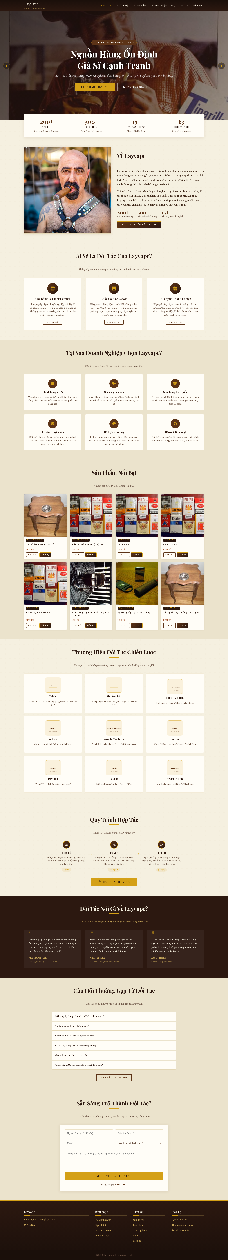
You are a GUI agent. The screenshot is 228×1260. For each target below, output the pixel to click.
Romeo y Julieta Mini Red (38, 612)
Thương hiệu (158, 5)
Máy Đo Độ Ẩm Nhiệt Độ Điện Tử (87, 544)
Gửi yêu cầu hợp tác (115, 1176)
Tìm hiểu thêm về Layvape (139, 224)
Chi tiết (32, 555)
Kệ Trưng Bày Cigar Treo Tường (134, 612)
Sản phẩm (140, 5)
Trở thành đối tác (95, 87)
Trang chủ (106, 5)
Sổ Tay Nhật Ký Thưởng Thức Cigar (181, 612)
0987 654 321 (122, 1184)
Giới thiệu (123, 5)
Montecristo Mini (171, 544)
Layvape (31, 3)
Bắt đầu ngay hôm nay (114, 882)
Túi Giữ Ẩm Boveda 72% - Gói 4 (41, 544)
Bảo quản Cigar (103, 1219)
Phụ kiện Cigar (102, 1235)
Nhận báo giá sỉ (135, 87)
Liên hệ (197, 5)
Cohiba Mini (124, 544)
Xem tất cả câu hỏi (114, 1077)
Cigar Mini (100, 1225)
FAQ (173, 5)
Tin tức (184, 5)
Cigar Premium (103, 1230)
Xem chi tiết (53, 322)
